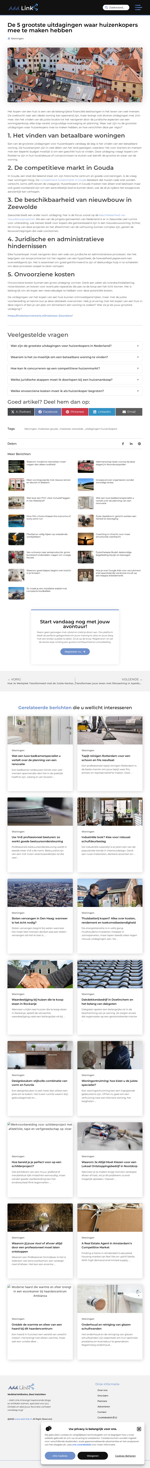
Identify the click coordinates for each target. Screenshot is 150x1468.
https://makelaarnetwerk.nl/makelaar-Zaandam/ (40, 315)
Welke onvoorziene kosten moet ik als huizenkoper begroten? (75, 391)
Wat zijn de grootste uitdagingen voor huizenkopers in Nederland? (75, 346)
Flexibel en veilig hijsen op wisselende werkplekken (47, 535)
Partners (102, 1401)
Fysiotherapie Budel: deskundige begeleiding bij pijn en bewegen (114, 553)
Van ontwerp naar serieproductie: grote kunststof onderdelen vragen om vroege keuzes (49, 555)
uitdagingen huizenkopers (101, 428)
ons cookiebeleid (81, 1444)
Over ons (102, 1390)
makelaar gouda (48, 428)
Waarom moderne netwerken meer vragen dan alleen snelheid (46, 463)
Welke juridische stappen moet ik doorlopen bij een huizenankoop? (75, 379)
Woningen (17, 38)
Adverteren (104, 1406)
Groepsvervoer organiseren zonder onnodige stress (115, 481)
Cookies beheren (125, 1455)
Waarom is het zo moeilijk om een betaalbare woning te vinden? (75, 357)
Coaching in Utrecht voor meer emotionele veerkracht (113, 535)
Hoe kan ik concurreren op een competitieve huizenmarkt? (75, 368)
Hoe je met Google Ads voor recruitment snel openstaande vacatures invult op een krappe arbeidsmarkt (118, 573)
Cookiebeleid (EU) (107, 1417)
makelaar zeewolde (71, 428)
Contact (102, 1412)
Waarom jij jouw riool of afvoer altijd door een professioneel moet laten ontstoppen (37, 1247)
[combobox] (116, 7)
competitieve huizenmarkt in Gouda (63, 180)
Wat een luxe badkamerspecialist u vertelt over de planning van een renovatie (115, 501)
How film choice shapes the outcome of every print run (49, 517)
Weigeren (93, 1455)
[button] (139, 1429)
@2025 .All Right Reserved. (30, 1419)
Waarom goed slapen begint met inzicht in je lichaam (49, 571)
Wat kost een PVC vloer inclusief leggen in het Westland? (48, 499)
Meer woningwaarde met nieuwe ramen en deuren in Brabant (49, 481)
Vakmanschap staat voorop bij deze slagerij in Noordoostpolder (115, 463)
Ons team (103, 1395)
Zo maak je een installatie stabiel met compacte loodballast (47, 589)
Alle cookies (60, 1455)
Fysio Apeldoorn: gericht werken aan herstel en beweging (116, 517)
